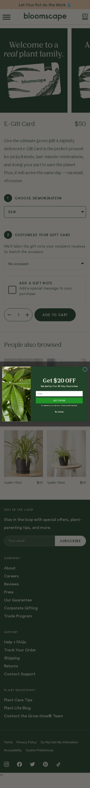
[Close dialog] (85, 369)
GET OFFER (59, 400)
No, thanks (59, 412)
